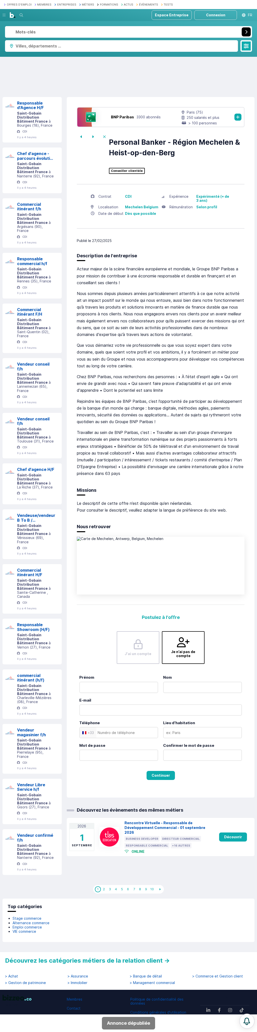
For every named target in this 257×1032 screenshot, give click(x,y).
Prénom (86, 677)
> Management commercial (152, 983)
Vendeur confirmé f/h (35, 837)
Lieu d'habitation (179, 723)
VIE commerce (24, 931)
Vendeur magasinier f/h (31, 732)
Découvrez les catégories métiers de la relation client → (87, 960)
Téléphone (89, 723)
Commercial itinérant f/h (29, 206)
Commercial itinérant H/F (29, 572)
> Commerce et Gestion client (217, 976)
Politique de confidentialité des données (156, 1001)
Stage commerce (27, 918)
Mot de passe (92, 745)
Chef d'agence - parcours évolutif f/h (34, 156)
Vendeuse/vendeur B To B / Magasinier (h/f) (36, 517)
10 (152, 889)
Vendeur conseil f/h (33, 366)
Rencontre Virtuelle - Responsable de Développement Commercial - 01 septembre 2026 (164, 827)
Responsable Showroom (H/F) (33, 627)
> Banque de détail (146, 976)
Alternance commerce (31, 923)
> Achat (11, 976)
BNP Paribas (122, 117)
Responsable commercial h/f (32, 261)
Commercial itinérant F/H (29, 312)
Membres (74, 999)
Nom (167, 677)
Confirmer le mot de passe (188, 745)
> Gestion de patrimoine (25, 983)
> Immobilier (77, 983)
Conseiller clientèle (127, 170)
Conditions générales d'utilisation (158, 1012)
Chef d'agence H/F (35, 469)
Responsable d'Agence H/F (30, 105)
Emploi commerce (27, 927)
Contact (74, 1008)
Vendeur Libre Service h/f (31, 787)
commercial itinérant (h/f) (30, 677)
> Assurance (78, 976)
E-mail (85, 700)
